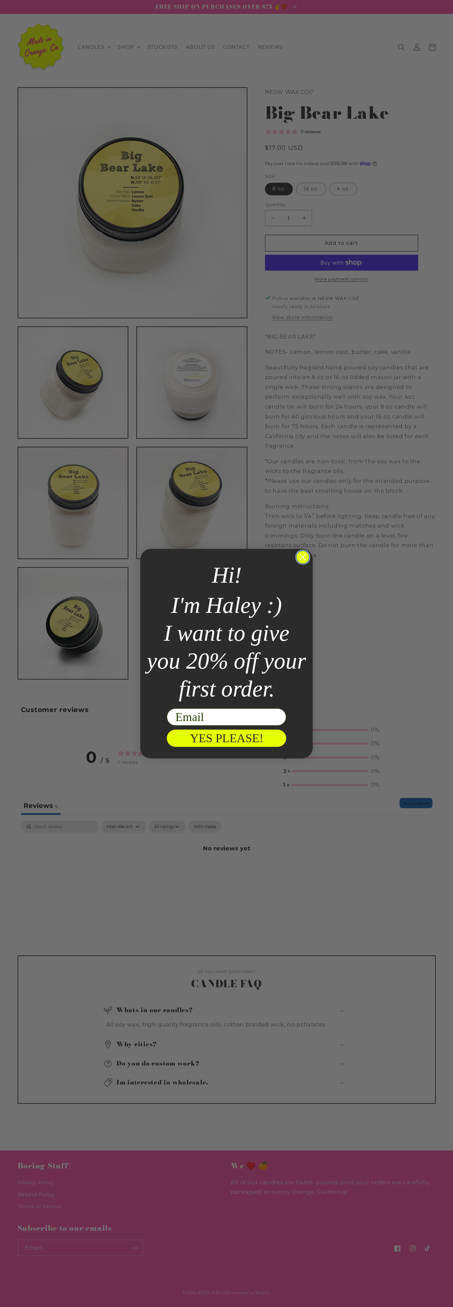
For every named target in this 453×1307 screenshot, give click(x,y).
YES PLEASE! (226, 738)
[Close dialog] (302, 557)
